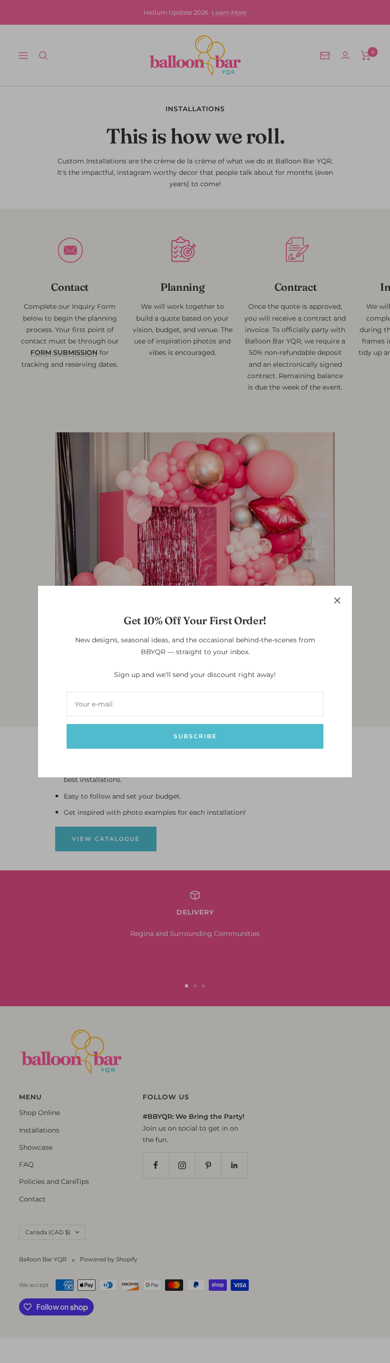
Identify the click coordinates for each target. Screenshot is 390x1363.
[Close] (337, 600)
